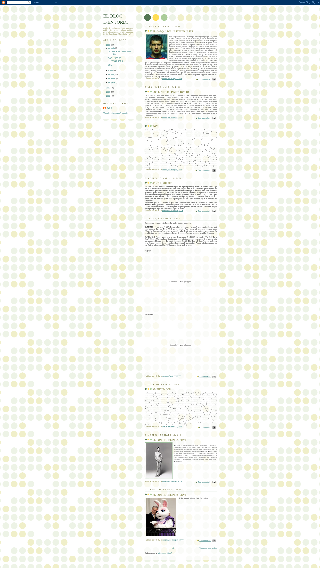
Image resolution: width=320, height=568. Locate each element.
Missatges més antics (208, 548)
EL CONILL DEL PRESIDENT (169, 440)
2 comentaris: (205, 541)
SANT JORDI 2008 (162, 183)
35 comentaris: (204, 79)
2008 (108, 45)
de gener (112, 82)
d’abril (111, 70)
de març (112, 74)
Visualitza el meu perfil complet (115, 113)
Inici (172, 548)
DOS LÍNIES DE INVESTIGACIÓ (170, 92)
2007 (108, 88)
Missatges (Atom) (165, 553)
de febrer (112, 78)
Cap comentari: (204, 118)
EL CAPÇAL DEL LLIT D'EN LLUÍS (172, 31)
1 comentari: (205, 427)
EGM (155, 126)
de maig (111, 48)
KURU (109, 108)
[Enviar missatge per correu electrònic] (214, 79)
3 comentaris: (205, 376)
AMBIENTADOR (161, 389)
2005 (108, 96)
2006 (108, 92)
